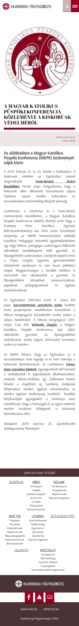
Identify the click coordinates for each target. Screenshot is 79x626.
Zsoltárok (38, 535)
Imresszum (48, 554)
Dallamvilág (38, 524)
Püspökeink (59, 490)
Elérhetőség (48, 558)
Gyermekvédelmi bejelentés (48, 569)
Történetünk (59, 486)
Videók (36, 490)
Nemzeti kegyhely (59, 497)
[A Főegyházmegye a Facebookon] (29, 597)
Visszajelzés (48, 566)
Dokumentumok (15, 539)
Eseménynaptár (36, 494)
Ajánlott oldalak (48, 562)
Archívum (36, 497)
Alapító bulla (59, 494)
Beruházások (15, 543)
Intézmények (14, 528)
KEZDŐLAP (16, 482)
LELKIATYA (21, 550)
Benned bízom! (36, 509)
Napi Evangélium (38, 539)
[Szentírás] (49, 597)
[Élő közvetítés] (39, 597)
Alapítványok (15, 531)
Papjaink (15, 520)
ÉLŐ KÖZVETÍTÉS (62, 516)
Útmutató (38, 531)
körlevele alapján (44, 325)
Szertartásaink (38, 520)
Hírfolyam (36, 486)
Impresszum (51, 609)
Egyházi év (38, 528)
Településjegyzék (15, 535)
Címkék (36, 501)
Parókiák (15, 524)
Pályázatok (36, 505)
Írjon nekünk (29, 609)
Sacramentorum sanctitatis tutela (37, 305)
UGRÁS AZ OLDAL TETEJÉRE (39, 472)
